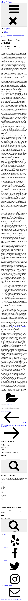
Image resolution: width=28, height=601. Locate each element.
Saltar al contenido (5, 1)
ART (5, 31)
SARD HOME (7, 29)
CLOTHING (7, 28)
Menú (25, 25)
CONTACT (6, 32)
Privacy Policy (4, 599)
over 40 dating (9, 404)
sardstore (3, 36)
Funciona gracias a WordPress (15, 599)
